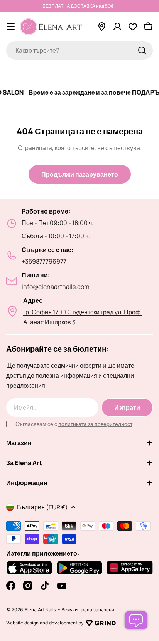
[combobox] (79, 50)
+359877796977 (44, 261)
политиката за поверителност (95, 423)
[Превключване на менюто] (10, 26)
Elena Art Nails (40, 610)
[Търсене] (142, 50)
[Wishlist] (132, 26)
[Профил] (117, 26)
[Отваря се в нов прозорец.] (101, 622)
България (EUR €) (42, 507)
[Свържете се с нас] (136, 620)
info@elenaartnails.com (56, 286)
